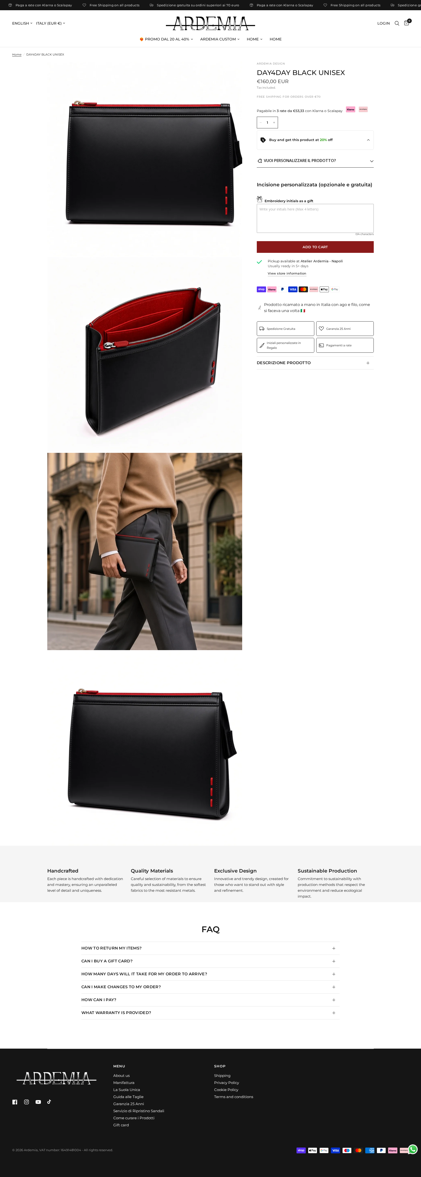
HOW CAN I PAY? (98, 999)
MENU (119, 1066)
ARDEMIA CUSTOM (218, 39)
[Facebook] (17, 1102)
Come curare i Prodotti (133, 1118)
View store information (287, 273)
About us (121, 1075)
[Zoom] (232, 71)
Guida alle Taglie (128, 1096)
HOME (253, 39)
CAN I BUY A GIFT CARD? (107, 961)
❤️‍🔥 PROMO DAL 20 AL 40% (164, 39)
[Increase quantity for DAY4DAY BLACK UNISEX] (274, 122)
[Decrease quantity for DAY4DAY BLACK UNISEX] (260, 122)
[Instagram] (29, 1102)
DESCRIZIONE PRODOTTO (284, 363)
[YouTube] (41, 1102)
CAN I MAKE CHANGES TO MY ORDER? (121, 987)
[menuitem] (166, 39)
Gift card (121, 1125)
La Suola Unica (126, 1089)
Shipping (222, 1075)
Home (16, 54)
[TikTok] (52, 1102)
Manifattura (123, 1082)
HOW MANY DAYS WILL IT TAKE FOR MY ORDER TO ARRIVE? (144, 974)
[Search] (397, 23)
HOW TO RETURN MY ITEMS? (111, 948)
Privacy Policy (226, 1082)
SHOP (220, 1066)
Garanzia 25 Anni (128, 1103)
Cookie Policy (226, 1089)
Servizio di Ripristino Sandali (138, 1111)
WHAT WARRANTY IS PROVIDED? (116, 1012)
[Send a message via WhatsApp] (413, 1149)
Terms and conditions (233, 1096)
